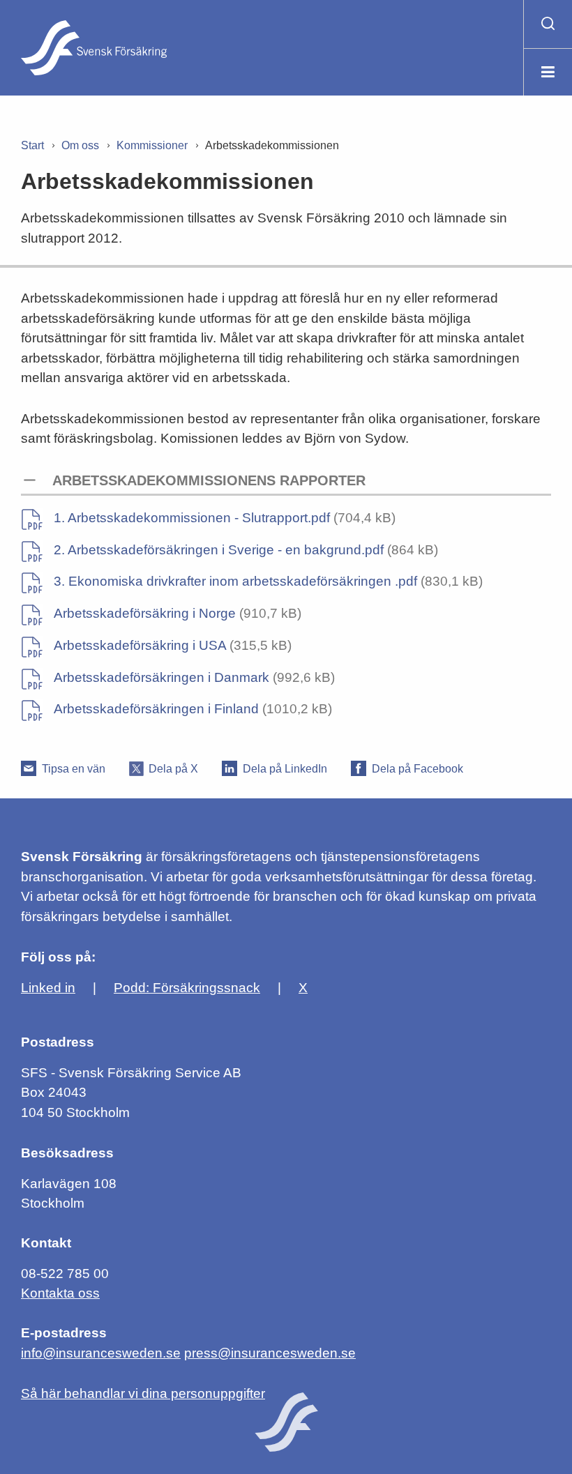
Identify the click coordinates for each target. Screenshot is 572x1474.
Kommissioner (152, 145)
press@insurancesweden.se (270, 1353)
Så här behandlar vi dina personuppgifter (143, 1393)
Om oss (80, 145)
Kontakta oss (60, 1293)
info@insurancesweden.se (101, 1353)
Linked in (48, 987)
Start (32, 145)
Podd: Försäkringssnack (187, 987)
